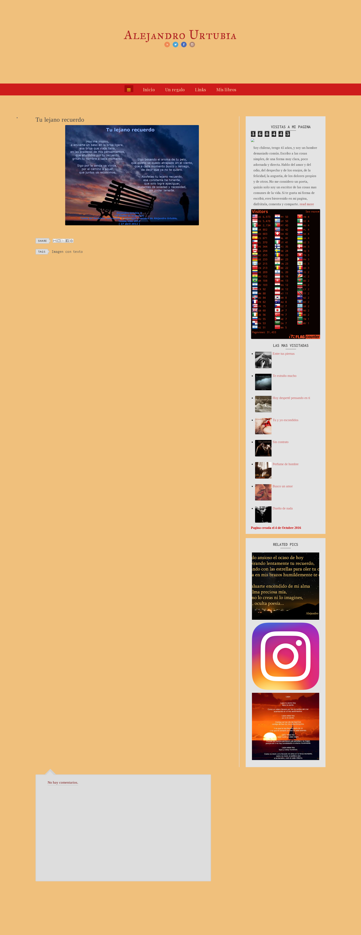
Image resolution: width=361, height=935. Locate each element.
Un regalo (175, 89)
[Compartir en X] (63, 241)
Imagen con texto (67, 251)
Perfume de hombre (286, 464)
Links (200, 89)
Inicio (149, 89)
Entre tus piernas (284, 353)
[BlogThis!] (59, 241)
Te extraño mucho (284, 376)
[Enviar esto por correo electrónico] (55, 241)
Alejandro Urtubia (180, 34)
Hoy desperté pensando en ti (291, 398)
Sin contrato (281, 442)
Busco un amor (283, 486)
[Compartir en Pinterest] (71, 241)
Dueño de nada (283, 508)
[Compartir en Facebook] (67, 241)
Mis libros (226, 89)
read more (307, 204)
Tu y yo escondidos (285, 420)
